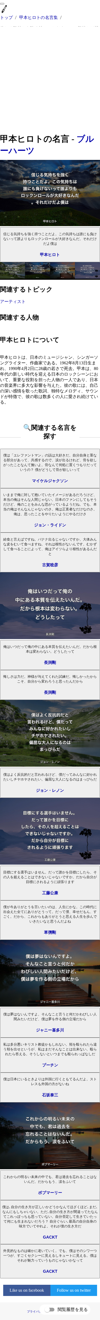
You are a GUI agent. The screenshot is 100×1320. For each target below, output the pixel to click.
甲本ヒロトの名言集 (38, 17)
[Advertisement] (50, 80)
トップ (6, 17)
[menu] (2, 4)
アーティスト (13, 301)
